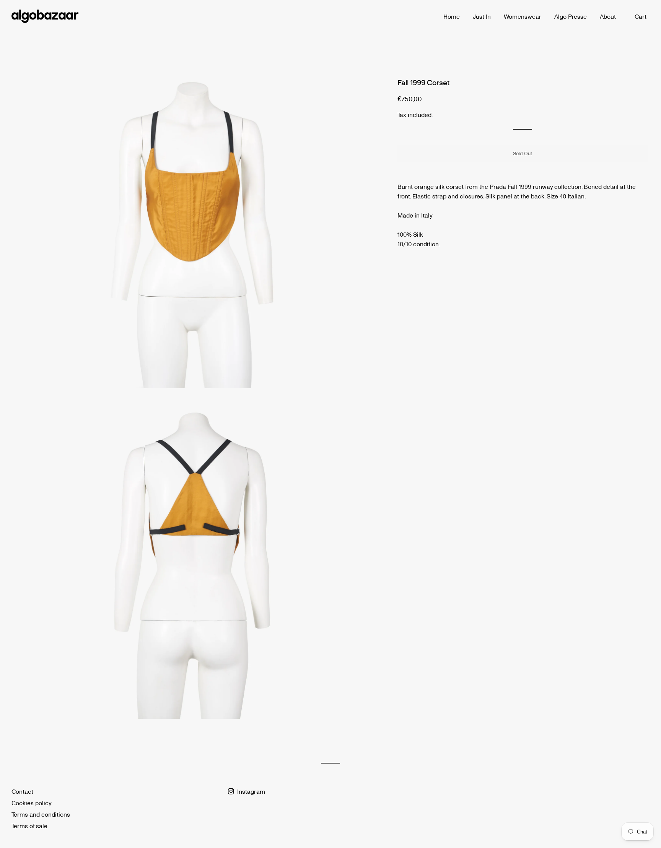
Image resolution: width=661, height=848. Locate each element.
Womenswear (522, 16)
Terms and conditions (40, 814)
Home (451, 16)
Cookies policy (31, 803)
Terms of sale (29, 826)
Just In (482, 16)
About (608, 16)
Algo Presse (570, 16)
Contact (22, 791)
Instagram (250, 791)
